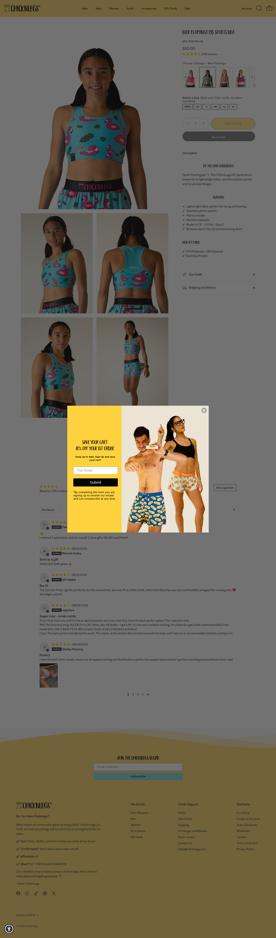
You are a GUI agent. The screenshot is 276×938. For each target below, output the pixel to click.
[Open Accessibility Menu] (9, 929)
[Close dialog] (204, 410)
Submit (95, 482)
